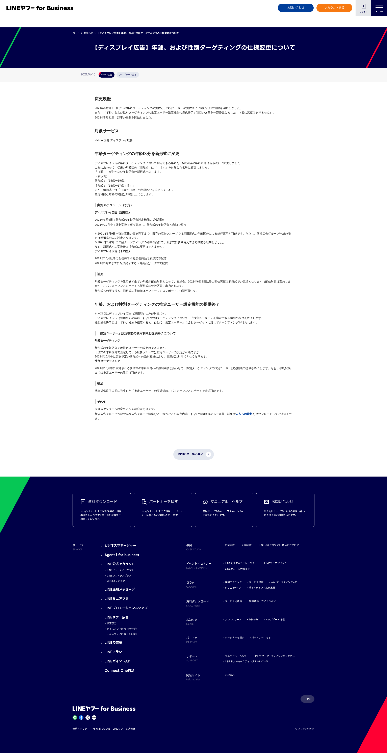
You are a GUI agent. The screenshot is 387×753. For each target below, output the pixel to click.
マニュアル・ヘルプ (235, 656)
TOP (309, 699)
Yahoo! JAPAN (101, 729)
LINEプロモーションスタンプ (126, 608)
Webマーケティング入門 (284, 582)
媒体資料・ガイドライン (262, 601)
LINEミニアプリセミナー (278, 563)
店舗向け (247, 545)
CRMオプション (116, 581)
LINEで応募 (113, 642)
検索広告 (112, 623)
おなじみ (230, 675)
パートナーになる (261, 638)
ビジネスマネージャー (120, 545)
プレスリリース (233, 619)
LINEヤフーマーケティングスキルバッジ (246, 661)
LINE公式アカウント (119, 564)
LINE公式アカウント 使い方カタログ (279, 545)
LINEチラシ (113, 651)
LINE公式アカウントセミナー (241, 563)
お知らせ (88, 33)
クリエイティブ (233, 588)
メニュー (379, 11)
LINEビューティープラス (120, 570)
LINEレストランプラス (119, 575)
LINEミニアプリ (116, 598)
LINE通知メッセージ (119, 589)
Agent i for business (121, 554)
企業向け (230, 545)
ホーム (76, 33)
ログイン (363, 12)
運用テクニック (233, 582)
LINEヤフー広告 (116, 617)
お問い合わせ (295, 7)
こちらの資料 (244, 414)
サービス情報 (256, 582)
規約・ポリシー (81, 729)
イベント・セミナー (198, 565)
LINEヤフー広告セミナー (238, 569)
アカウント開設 (334, 7)
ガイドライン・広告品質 (262, 588)
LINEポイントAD (117, 661)
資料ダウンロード (197, 603)
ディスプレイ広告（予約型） (122, 634)
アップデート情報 (275, 619)
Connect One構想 (119, 670)
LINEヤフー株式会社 (124, 729)
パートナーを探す (234, 638)
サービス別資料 (233, 601)
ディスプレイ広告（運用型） (122, 629)
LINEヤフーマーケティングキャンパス (274, 656)
